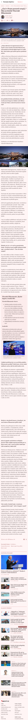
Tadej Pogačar (17, 710)
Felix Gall (17, 712)
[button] (14, 30)
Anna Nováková (18, 632)
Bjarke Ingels (4, 548)
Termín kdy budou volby (6, 710)
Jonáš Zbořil (9, 15)
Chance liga (3, 718)
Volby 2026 (3, 705)
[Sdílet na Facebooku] (24, 539)
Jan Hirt (16, 709)
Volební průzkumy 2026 (6, 707)
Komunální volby (4, 714)
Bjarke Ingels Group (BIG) (16, 546)
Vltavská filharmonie (5, 546)
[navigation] (2, 2)
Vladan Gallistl (18, 624)
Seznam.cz (20, 1)
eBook (4, 20)
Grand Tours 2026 (18, 714)
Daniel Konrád (18, 656)
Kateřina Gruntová (19, 642)
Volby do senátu (4, 712)
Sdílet (9, 20)
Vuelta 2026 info (18, 705)
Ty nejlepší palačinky (19, 718)
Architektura (13, 544)
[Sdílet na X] (26, 539)
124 (13, 20)
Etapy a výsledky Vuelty (19, 707)
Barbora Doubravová (20, 616)
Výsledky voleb (4, 709)
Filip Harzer (17, 648)
